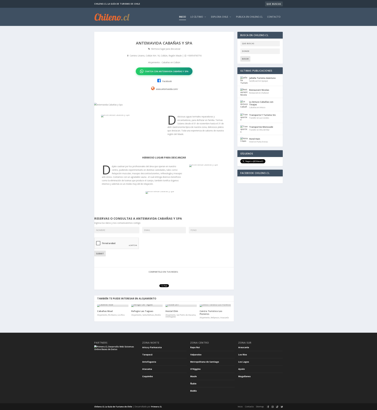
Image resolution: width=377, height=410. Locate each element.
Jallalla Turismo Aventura (262, 78)
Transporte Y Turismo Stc (262, 115)
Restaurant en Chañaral (259, 93)
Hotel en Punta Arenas (258, 141)
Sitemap (260, 406)
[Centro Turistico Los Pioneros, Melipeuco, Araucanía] (215, 306)
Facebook (167, 81)
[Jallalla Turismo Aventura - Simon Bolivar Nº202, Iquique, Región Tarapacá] (244, 80)
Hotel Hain (254, 138)
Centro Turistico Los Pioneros (211, 312)
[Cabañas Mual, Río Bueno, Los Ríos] (112, 306)
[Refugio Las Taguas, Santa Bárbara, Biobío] (147, 306)
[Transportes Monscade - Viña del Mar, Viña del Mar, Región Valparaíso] (244, 129)
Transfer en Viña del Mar (259, 130)
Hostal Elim (172, 311)
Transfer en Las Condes (259, 118)
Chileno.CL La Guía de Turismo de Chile (113, 406)
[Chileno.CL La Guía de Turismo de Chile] (112, 17)
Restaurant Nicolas (259, 90)
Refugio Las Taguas (142, 311)
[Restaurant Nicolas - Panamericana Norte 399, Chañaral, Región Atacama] (244, 92)
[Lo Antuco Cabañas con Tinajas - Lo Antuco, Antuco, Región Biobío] (244, 104)
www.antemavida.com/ (167, 89)
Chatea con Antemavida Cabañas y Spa (166, 71)
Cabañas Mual (105, 311)
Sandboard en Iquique (258, 81)
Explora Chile (220, 17)
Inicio (182, 17)
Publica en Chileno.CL (249, 17)
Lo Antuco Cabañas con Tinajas (261, 103)
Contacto (274, 17)
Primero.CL (156, 406)
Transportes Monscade (261, 126)
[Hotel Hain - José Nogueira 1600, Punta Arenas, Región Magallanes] (244, 140)
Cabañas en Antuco (257, 107)
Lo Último (197, 17)
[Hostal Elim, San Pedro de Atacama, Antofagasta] (181, 306)
